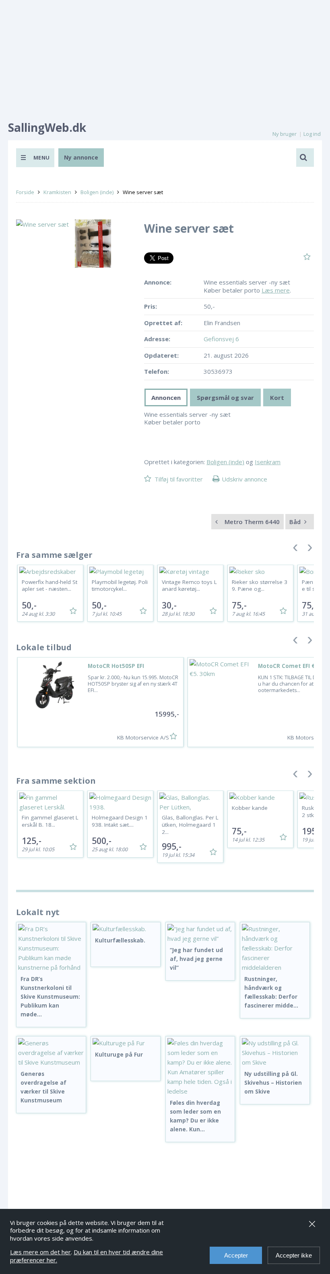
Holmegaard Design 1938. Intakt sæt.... (120, 821)
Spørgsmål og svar (225, 397)
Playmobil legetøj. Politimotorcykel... (120, 585)
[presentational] (166, 397)
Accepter (236, 1255)
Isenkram (267, 462)
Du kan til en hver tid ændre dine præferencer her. (86, 1256)
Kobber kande (250, 807)
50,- (29, 605)
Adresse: (157, 339)
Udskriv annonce (244, 479)
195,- (312, 831)
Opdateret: (161, 355)
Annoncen (166, 397)
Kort (277, 397)
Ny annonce (81, 157)
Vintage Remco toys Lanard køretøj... (189, 585)
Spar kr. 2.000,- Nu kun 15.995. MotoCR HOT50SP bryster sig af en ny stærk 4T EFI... (133, 684)
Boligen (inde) (96, 192)
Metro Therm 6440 (251, 522)
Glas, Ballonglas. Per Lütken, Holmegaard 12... (190, 824)
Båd (295, 522)
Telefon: (156, 371)
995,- (172, 846)
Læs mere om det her (40, 1252)
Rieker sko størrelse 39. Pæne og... (259, 585)
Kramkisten (57, 192)
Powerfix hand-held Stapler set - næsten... (49, 585)
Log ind (312, 133)
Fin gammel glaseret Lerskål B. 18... (50, 821)
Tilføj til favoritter (179, 479)
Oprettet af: (163, 323)
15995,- (167, 714)
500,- (101, 840)
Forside (25, 192)
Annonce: (157, 282)
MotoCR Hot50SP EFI (116, 666)
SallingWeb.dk (47, 127)
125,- (31, 840)
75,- (239, 605)
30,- (169, 605)
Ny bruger (284, 133)
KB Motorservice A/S (143, 737)
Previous (295, 550)
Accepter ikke (294, 1255)
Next (310, 550)
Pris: (150, 306)
